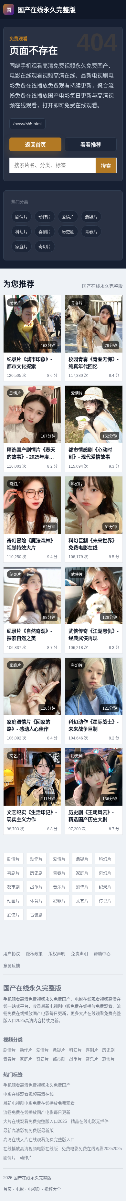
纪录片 (105, 886)
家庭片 (21, 246)
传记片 (105, 900)
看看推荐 (90, 145)
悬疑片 (91, 216)
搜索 (106, 166)
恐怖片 (82, 886)
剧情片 (21, 216)
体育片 (36, 900)
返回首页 (35, 145)
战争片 (36, 886)
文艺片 (82, 900)
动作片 (44, 216)
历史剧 (68, 231)
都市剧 (13, 886)
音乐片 (59, 886)
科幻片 (21, 231)
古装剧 (36, 914)
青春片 (91, 231)
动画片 (13, 900)
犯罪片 (59, 900)
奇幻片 (44, 246)
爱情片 (68, 216)
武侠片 (13, 914)
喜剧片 (44, 231)
